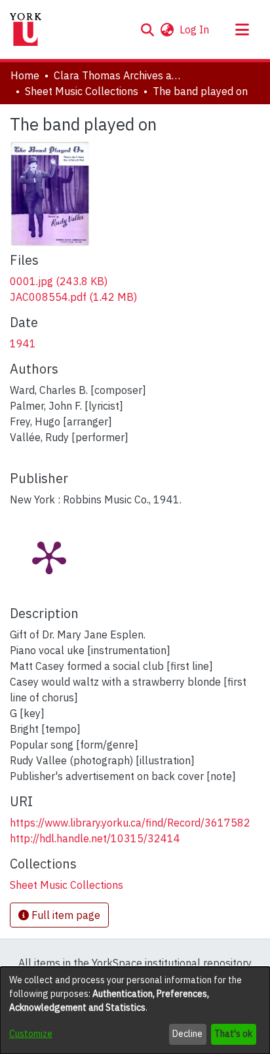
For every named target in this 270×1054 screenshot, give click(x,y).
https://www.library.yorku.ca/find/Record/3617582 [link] (130, 822)
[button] (147, 29)
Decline (187, 1034)
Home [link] (24, 75)
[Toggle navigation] (241, 29)
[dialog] (135, 1010)
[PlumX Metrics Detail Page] (49, 556)
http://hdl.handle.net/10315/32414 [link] (95, 838)
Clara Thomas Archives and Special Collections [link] (119, 75)
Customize (30, 1034)
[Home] (25, 29)
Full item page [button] (64, 915)
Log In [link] (195, 29)
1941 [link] (23, 343)
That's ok (233, 1034)
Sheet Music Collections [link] (81, 91)
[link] (58, 281)
